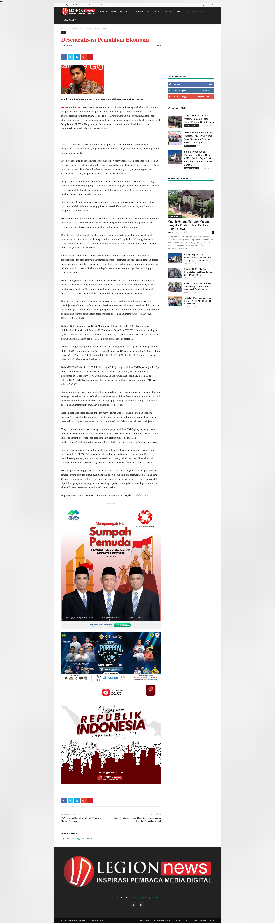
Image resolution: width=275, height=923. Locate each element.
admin (170, 232)
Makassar (197, 11)
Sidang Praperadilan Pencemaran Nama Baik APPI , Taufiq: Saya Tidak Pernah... (198, 257)
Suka (210, 85)
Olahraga (156, 11)
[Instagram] (212, 5)
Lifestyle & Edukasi (172, 11)
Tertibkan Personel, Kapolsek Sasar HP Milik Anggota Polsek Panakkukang (198, 300)
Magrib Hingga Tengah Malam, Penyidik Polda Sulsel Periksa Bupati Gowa (199, 119)
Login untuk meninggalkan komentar (77, 838)
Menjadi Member (100, 5)
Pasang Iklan (87, 5)
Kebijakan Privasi (190, 920)
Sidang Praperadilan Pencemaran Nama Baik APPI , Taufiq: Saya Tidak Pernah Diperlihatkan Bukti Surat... (198, 158)
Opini (187, 11)
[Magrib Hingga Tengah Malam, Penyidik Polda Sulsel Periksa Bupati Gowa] (175, 121)
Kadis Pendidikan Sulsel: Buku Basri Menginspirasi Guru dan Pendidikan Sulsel (137, 819)
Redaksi (203, 920)
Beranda (103, 11)
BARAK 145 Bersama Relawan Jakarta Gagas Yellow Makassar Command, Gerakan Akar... (198, 286)
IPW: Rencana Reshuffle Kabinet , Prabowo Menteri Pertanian (81, 819)
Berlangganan (205, 97)
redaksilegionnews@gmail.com (144, 897)
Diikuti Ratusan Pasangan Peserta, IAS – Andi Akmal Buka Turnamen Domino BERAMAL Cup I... (198, 137)
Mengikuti (207, 91)
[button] (203, 5)
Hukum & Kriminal (141, 11)
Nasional (123, 11)
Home (211, 920)
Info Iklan (177, 920)
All (199, 178)
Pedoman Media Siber (162, 920)
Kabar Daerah (68, 19)
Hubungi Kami (114, 5)
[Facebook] (207, 5)
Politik (113, 11)
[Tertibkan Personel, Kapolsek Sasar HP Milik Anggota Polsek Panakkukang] (175, 301)
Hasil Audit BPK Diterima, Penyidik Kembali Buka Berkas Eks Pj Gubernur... (198, 272)
